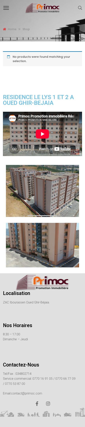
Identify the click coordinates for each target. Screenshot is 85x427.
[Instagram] (48, 403)
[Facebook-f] (37, 403)
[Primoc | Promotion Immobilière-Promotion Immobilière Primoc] (43, 8)
